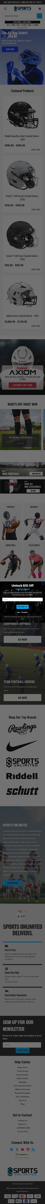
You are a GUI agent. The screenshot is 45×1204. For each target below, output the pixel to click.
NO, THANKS (22, 612)
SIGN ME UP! (22, 607)
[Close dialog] (43, 583)
